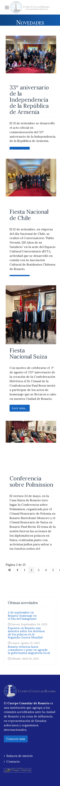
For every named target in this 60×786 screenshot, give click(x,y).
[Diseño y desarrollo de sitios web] (17, 769)
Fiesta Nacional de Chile (29, 214)
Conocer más (15, 739)
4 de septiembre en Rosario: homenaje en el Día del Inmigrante (22, 615)
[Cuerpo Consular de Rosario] (30, 7)
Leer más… (19, 408)
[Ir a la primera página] (10, 570)
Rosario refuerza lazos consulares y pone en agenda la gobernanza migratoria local (29, 650)
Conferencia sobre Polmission (31, 481)
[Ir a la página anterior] (17, 570)
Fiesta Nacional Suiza (28, 353)
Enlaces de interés (19, 756)
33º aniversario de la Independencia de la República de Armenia (29, 100)
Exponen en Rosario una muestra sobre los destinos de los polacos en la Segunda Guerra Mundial (26, 632)
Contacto (13, 761)
